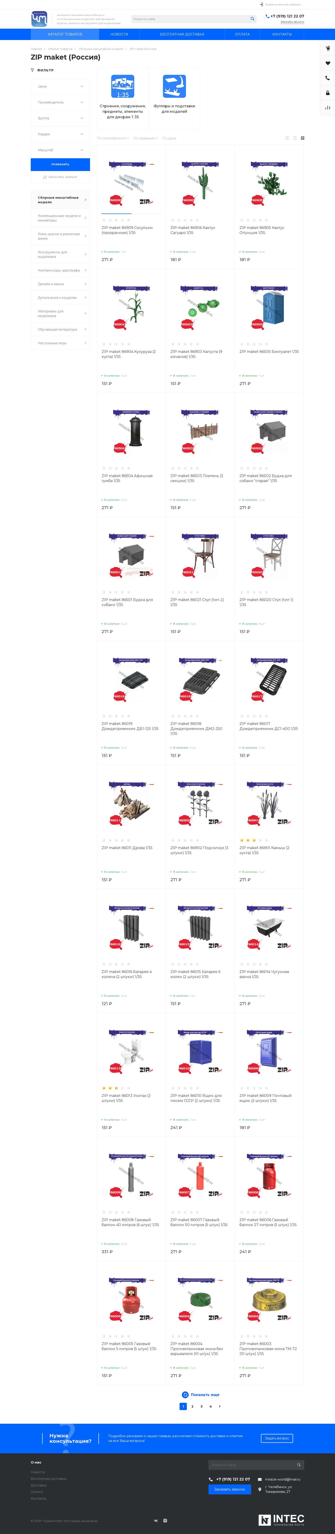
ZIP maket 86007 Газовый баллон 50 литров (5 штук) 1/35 (199, 1222)
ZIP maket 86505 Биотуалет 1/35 (269, 352)
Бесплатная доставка (48, 1479)
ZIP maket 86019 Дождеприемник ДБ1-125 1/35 (130, 726)
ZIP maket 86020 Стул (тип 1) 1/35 (266, 602)
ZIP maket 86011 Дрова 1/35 (127, 848)
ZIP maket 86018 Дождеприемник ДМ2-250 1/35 (196, 729)
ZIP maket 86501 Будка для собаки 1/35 (127, 602)
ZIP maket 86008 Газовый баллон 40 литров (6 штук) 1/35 (130, 1222)
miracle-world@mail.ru (282, 1479)
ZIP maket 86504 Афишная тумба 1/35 (127, 478)
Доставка (38, 1485)
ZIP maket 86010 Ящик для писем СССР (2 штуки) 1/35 (196, 1098)
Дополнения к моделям (57, 298)
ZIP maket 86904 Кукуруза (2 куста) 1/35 (129, 354)
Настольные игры (52, 343)
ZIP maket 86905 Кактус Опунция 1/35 (262, 230)
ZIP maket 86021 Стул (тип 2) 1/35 (197, 602)
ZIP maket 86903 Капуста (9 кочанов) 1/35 (196, 354)
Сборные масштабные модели (58, 200)
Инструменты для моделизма (52, 254)
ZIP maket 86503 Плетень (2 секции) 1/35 (196, 478)
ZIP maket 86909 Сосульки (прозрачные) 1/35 (127, 230)
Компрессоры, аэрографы (59, 270)
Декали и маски (51, 284)
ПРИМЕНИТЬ (60, 164)
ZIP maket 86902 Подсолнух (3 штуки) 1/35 (199, 850)
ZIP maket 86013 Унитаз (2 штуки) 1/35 (126, 1098)
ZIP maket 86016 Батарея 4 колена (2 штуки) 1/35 (127, 974)
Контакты (38, 1498)
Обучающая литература (57, 329)
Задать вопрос (277, 1438)
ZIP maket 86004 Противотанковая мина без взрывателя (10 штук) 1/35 (196, 1349)
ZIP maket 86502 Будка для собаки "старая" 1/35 (266, 478)
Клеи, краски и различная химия (59, 236)
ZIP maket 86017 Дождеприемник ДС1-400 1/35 (269, 726)
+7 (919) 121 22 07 (287, 16)
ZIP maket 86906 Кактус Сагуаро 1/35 (192, 230)
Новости (38, 1472)
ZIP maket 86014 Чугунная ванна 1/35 (264, 974)
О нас (36, 1462)
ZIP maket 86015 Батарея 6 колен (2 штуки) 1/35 (195, 974)
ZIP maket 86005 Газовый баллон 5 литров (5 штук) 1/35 (129, 1346)
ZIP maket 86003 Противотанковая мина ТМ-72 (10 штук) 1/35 (268, 1349)
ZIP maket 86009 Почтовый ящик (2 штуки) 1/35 (266, 1098)
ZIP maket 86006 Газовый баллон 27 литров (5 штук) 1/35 (268, 1222)
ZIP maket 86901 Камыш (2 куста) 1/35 (264, 850)
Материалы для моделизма (50, 313)
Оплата (37, 1492)
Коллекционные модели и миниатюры (59, 218)
